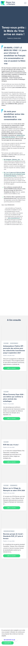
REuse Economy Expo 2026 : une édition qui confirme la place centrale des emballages (13, 397)
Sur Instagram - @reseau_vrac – (12, 159)
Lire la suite (11, 368)
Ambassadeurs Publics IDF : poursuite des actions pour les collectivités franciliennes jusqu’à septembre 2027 (14, 349)
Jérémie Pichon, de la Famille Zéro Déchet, (13, 136)
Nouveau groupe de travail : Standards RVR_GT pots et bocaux (13, 536)
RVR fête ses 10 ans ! (11, 444)
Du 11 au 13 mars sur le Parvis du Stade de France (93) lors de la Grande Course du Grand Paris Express (14, 174)
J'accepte (7, 643)
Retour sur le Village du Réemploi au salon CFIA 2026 (14, 489)
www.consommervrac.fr (14, 218)
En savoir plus (9, 640)
